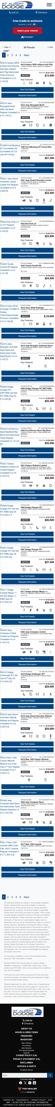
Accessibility (23, 1100)
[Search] (50, 1075)
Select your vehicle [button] (27, 30)
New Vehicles (26, 1043)
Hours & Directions (26, 1032)
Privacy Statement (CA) (26, 1059)
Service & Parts (26, 1066)
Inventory (26, 1039)
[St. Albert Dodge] (17, 4)
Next (26, 55)
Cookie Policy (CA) (26, 1055)
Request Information (27, 95)
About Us (26, 1028)
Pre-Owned (26, 1045)
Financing (26, 1036)
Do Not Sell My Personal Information (30, 1102)
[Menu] (49, 5)
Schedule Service (26, 1070)
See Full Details (27, 89)
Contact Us (8, 1100)
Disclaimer (26, 1062)
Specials (26, 1053)
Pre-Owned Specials (26, 1050)
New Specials (26, 1048)
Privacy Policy (39, 1100)
